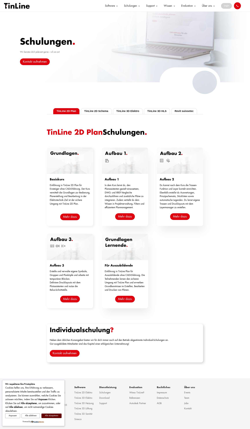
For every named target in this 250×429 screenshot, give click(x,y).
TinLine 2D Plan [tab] (66, 111)
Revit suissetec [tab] (184, 111)
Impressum (162, 392)
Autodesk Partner (137, 403)
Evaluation (187, 5)
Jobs (186, 403)
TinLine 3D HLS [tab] (157, 111)
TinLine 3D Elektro (83, 398)
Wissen (168, 5)
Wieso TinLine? (136, 392)
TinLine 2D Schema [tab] (96, 111)
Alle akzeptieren (51, 416)
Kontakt (188, 408)
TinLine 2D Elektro (83, 392)
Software (110, 5)
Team (186, 398)
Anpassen (13, 416)
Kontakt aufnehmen (35, 61)
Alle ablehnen (31, 416)
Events (187, 392)
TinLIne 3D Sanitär (83, 414)
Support (150, 5)
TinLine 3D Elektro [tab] (127, 111)
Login (226, 5)
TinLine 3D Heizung (84, 403)
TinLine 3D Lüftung (83, 408)
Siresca (77, 419)
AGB (159, 403)
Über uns (207, 5)
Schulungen (130, 5)
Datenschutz (163, 398)
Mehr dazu (70, 216)
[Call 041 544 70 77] (237, 5)
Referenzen (134, 398)
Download (104, 398)
